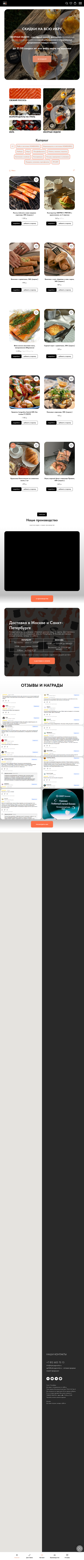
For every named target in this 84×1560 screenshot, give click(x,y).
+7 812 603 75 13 (55, 1362)
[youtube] (52, 1378)
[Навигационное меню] (80, 3)
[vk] (48, 1378)
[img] (59, 109)
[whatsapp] (60, 1378)
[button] (66, 3)
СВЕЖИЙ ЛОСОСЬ (17, 100)
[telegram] (56, 1378)
